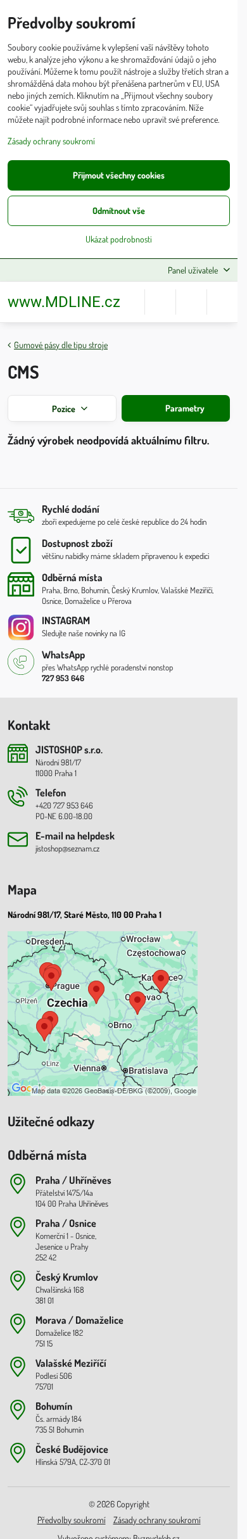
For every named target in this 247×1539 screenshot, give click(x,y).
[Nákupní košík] (191, 302)
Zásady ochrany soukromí (157, 1519)
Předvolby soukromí (71, 1519)
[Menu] (222, 302)
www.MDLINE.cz (64, 302)
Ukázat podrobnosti (119, 239)
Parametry (184, 408)
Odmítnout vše (118, 210)
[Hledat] (160, 302)
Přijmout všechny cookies (119, 175)
